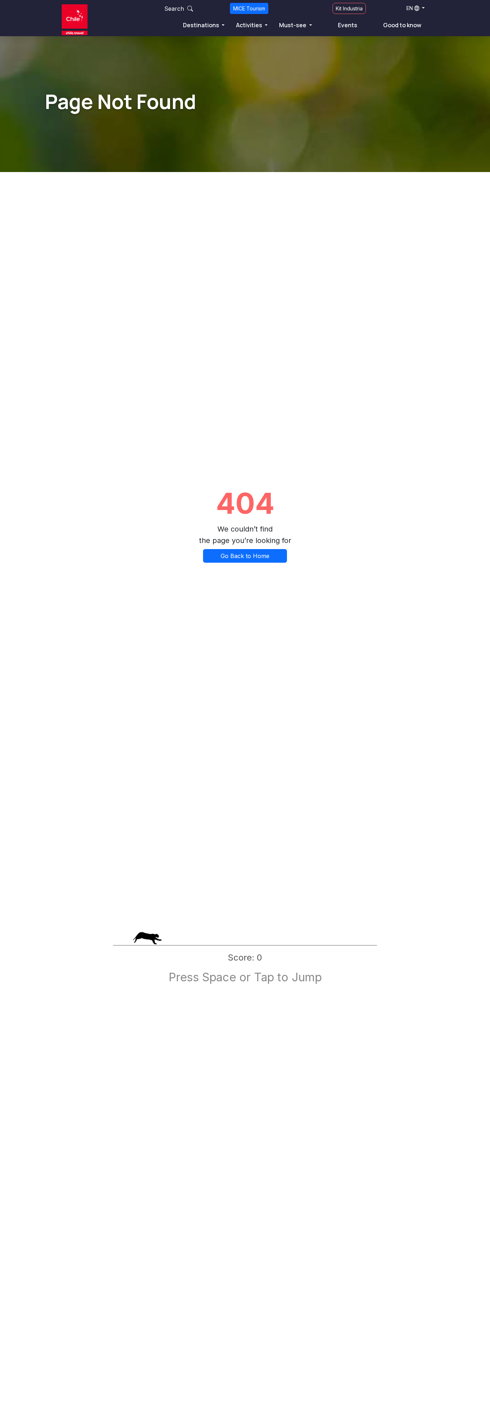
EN (409, 8)
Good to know (402, 25)
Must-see (293, 25)
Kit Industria (349, 8)
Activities (249, 25)
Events (347, 25)
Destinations (201, 25)
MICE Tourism (249, 8)
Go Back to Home (245, 555)
